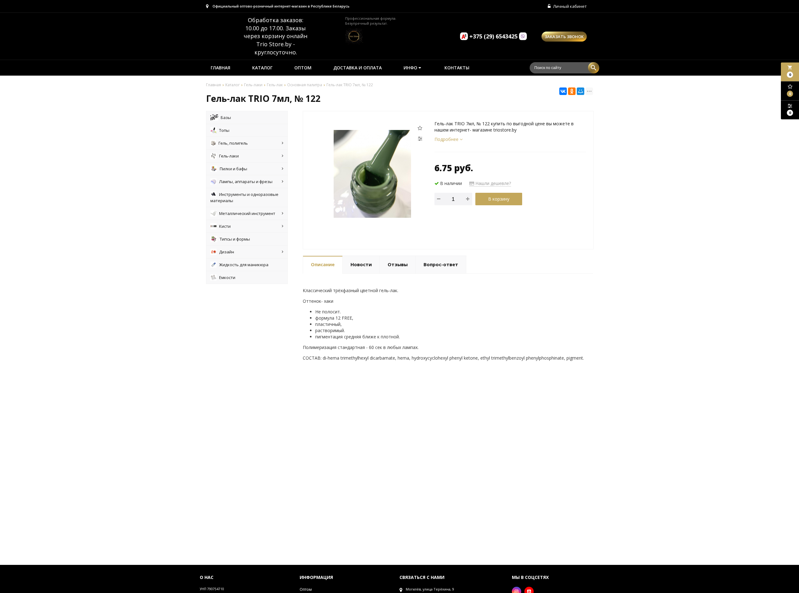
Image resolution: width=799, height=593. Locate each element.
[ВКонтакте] (563, 91)
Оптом (302, 68)
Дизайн (226, 252)
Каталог (262, 68)
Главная (220, 68)
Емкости (227, 277)
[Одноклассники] (572, 91)
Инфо (411, 68)
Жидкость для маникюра (243, 264)
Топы (224, 130)
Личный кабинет (569, 6)
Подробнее (447, 139)
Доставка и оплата (357, 68)
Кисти (225, 226)
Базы (226, 117)
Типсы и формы (235, 239)
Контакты (456, 68)
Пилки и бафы (233, 169)
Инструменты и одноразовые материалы (244, 197)
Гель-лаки (229, 156)
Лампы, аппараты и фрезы (245, 181)
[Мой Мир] (580, 91)
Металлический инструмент (247, 213)
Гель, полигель (233, 143)
